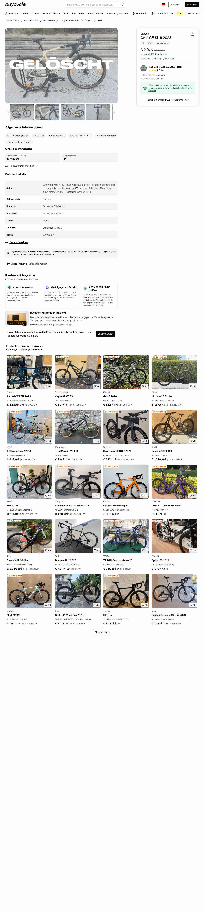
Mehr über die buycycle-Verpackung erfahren (49, 325)
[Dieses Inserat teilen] (192, 34)
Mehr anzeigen (102, 632)
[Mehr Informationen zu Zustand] (26, 136)
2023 (150, 43)
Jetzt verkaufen (105, 333)
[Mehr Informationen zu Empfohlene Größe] (25, 156)
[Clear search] (122, 4)
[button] (15, 404)
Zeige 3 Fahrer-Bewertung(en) (20, 166)
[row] (14, 357)
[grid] (14, 357)
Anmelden (175, 4)
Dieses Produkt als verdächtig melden (29, 263)
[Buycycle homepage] (15, 4)
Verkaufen (192, 4)
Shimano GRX (162, 43)
